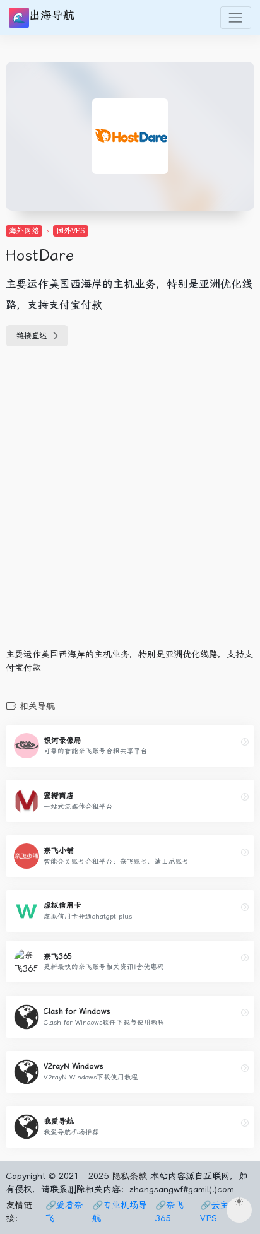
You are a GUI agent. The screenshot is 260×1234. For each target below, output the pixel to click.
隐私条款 (129, 1176)
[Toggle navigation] (235, 17)
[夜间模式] (239, 1210)
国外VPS (70, 230)
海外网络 (24, 230)
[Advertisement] (130, 505)
